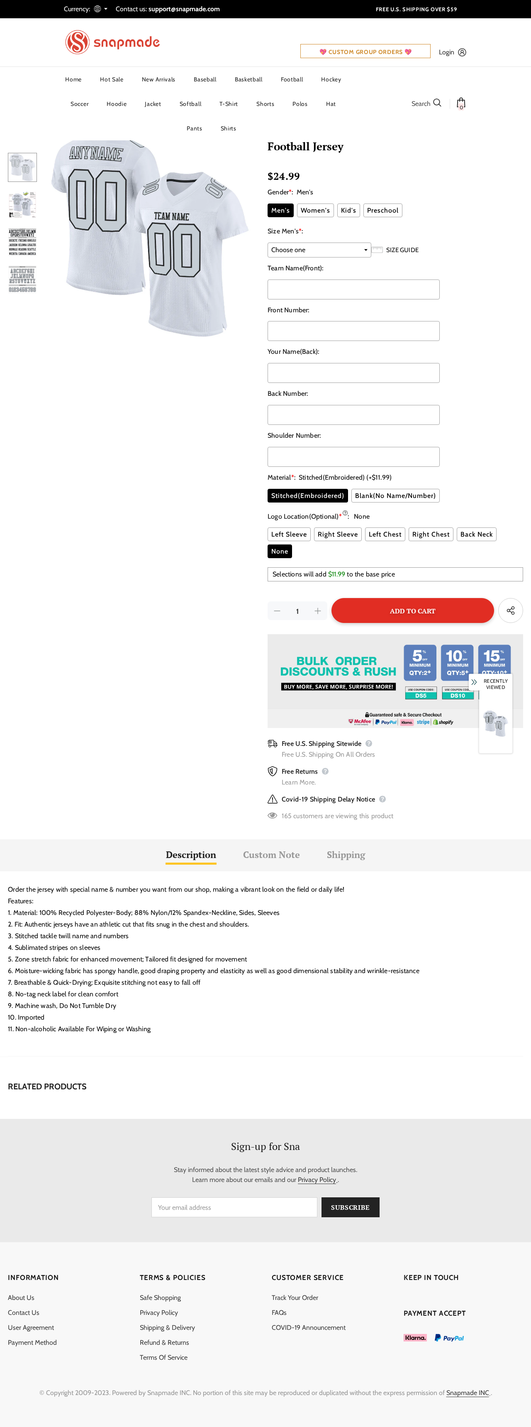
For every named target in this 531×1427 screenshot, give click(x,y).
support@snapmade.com (184, 9)
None (279, 551)
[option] (150, 234)
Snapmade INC (467, 1393)
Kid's (348, 210)
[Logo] (118, 42)
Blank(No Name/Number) (395, 496)
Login (446, 52)
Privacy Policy (317, 1180)
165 (287, 816)
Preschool (383, 210)
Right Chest (431, 534)
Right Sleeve (338, 534)
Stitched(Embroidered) (307, 496)
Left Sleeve (289, 534)
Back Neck (476, 534)
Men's (280, 210)
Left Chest (385, 534)
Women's (315, 210)
